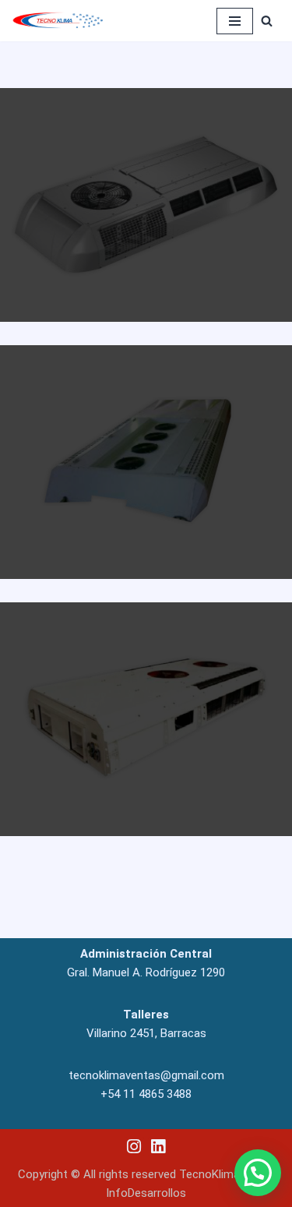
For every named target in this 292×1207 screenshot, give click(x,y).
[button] (257, 1172)
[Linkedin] (157, 1146)
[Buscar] (267, 20)
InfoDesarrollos (146, 1193)
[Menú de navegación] (234, 21)
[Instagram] (134, 1146)
